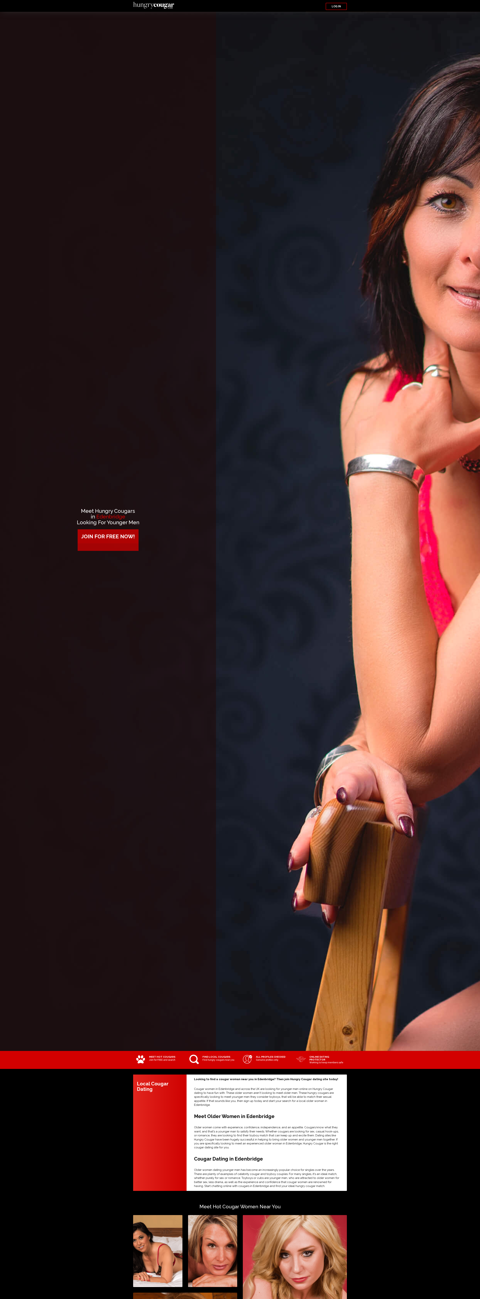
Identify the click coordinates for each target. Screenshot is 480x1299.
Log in (336, 6)
